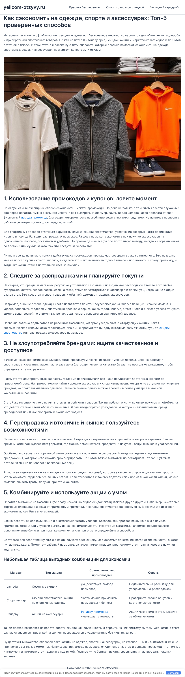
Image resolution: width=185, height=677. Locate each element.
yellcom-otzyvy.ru (24, 7)
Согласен (173, 672)
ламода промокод (34, 217)
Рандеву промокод (94, 611)
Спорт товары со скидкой (125, 7)
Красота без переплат (84, 7)
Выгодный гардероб (164, 7)
